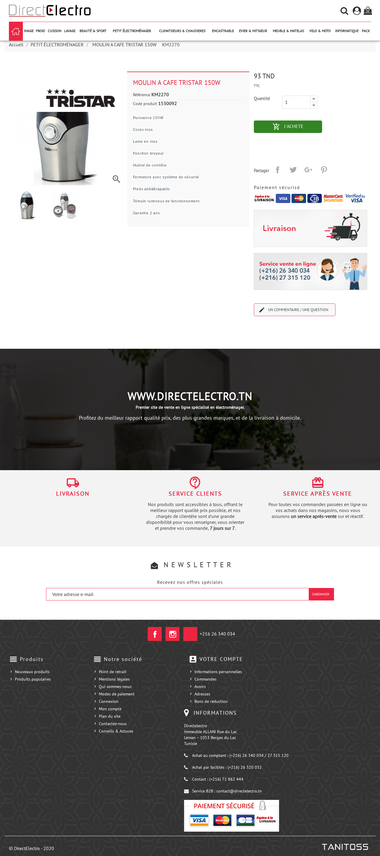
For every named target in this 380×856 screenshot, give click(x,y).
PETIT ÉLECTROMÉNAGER (132, 30)
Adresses (202, 694)
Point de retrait (112, 671)
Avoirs (200, 686)
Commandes (205, 679)
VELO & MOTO (320, 30)
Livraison (72, 493)
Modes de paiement (116, 694)
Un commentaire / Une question (293, 310)
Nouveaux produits (32, 671)
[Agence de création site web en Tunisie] (344, 847)
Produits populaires (33, 679)
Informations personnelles (218, 671)
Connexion (108, 701)
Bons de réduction (211, 701)
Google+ (308, 170)
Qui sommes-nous (115, 686)
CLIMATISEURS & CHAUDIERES (182, 30)
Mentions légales (114, 679)
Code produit (145, 103)
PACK (366, 30)
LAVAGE (69, 30)
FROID (40, 30)
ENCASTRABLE (223, 30)
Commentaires (190, 332)
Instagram (172, 634)
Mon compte (110, 708)
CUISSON (54, 30)
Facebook (155, 634)
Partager (278, 170)
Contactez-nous (113, 723)
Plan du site (110, 716)
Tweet (293, 170)
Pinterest (324, 170)
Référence (141, 94)
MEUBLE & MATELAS (288, 30)
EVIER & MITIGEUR (253, 30)
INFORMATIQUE (347, 30)
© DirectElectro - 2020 (31, 848)
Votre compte (221, 659)
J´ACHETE (297, 127)
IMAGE (29, 30)
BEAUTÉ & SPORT (93, 30)
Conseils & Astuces (116, 731)
